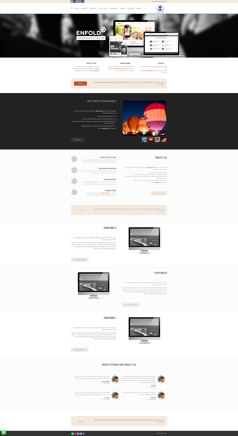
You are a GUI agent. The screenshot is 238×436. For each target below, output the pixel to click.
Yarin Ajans (164, 433)
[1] (144, 139)
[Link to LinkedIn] (77, 1)
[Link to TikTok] (74, 1)
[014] (157, 139)
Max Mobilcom (152, 399)
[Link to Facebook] (82, 1)
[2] (144, 118)
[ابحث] (72, 8)
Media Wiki (107, 383)
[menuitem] (138, 8)
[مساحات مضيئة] (160, 8)
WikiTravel (153, 387)
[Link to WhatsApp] (71, 1)
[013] (151, 139)
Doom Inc (107, 399)
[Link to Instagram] (80, 1)
